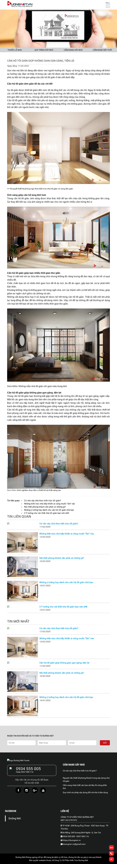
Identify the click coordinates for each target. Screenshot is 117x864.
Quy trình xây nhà (44, 50)
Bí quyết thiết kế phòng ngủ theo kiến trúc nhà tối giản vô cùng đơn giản (41, 189)
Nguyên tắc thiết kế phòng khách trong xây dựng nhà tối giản (86, 779)
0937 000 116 (82, 836)
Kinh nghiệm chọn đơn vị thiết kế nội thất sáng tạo (39, 490)
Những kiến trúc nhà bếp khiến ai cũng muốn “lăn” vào (66, 533)
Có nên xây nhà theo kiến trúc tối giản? (58, 523)
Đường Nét (15, 818)
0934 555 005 (28, 768)
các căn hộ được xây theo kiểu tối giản (63, 74)
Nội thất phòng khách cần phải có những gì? (61, 558)
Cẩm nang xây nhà (73, 50)
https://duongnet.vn (72, 840)
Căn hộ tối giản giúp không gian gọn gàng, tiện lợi (64, 662)
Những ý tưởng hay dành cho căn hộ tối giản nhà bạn (66, 582)
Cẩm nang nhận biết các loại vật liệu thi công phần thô (85, 786)
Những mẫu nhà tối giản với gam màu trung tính (43, 386)
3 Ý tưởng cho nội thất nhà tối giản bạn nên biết (63, 606)
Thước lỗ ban (15, 50)
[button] (111, 861)
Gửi (105, 743)
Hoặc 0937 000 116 (24, 772)
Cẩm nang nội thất (102, 50)
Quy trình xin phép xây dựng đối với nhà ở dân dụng (85, 792)
